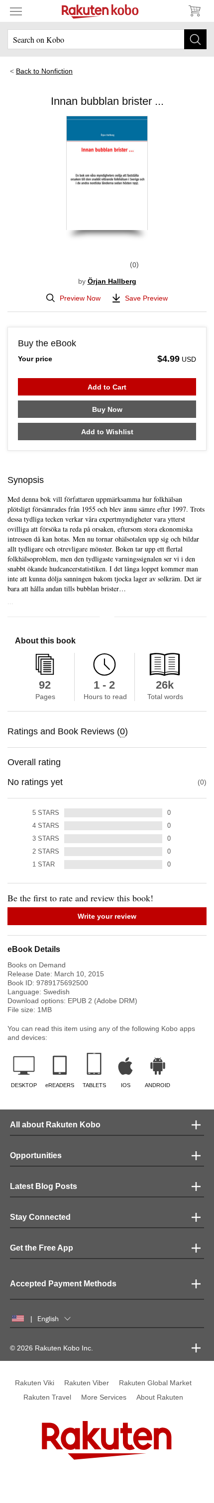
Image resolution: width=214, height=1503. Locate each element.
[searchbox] (107, 39)
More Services (103, 1397)
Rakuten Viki (34, 1383)
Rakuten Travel (47, 1397)
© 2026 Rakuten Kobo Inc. (51, 1348)
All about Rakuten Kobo (55, 1124)
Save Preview (146, 298)
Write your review (107, 916)
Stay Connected (40, 1217)
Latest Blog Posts (43, 1186)
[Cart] (194, 11)
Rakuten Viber (86, 1383)
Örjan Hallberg (112, 281)
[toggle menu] (15, 11)
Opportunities (36, 1155)
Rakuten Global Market (155, 1383)
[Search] (195, 39)
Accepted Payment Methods (63, 1283)
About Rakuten (159, 1397)
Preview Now (80, 298)
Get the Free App (41, 1248)
